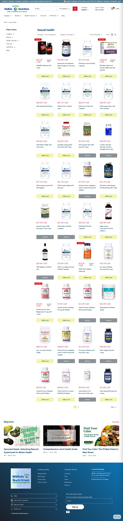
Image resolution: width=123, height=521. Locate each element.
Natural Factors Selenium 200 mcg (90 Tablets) (87, 308)
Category (6, 15)
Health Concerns (30, 15)
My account (99, 10)
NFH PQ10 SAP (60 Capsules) (85, 227)
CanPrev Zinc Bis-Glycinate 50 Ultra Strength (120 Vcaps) (106, 147)
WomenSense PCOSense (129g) (107, 308)
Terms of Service (42, 482)
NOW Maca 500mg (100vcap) (85, 270)
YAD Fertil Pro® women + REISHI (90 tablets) (66, 392)
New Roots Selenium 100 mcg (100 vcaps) (86, 351)
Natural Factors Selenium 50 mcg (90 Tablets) (66, 308)
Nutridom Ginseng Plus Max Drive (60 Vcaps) (65, 146)
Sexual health (12, 22)
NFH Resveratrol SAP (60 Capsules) (87, 64)
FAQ (66, 476)
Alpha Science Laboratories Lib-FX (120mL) (106, 228)
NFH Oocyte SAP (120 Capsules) (86, 107)
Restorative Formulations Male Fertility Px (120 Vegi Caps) (66, 66)
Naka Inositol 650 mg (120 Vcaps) (108, 392)
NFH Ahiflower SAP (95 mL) (43, 268)
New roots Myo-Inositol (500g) (43, 351)
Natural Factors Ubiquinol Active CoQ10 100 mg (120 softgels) (87, 188)
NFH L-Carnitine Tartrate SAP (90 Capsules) (66, 268)
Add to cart (45, 76)
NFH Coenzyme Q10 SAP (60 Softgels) (44, 186)
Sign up (75, 507)
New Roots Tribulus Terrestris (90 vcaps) (106, 268)
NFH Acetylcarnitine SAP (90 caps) (66, 186)
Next (112, 407)
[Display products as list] (115, 34)
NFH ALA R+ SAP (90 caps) (65, 107)
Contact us (67, 473)
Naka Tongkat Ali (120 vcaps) (107, 351)
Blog (63, 15)
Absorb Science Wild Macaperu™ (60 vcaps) (43, 227)
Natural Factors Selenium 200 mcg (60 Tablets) (44, 392)
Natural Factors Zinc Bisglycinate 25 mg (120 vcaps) (44, 312)
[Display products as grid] (112, 34)
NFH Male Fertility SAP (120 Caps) (44, 146)
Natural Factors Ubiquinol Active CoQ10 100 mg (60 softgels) (66, 353)
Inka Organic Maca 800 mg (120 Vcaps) (86, 146)
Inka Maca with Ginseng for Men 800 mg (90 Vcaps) (108, 186)
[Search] (75, 9)
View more (116, 422)
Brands (17, 15)
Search (66, 479)
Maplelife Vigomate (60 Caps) (43, 66)
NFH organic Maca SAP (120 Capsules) (107, 107)
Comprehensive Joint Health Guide (60, 449)
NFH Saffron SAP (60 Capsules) (64, 227)
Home (5, 22)
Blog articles (68, 482)
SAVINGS (52, 15)
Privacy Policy (42, 479)
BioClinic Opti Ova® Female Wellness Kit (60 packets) (107, 68)
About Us (67, 485)
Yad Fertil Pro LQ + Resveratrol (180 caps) (86, 392)
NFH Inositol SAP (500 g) (44, 106)
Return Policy (41, 476)
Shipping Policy (42, 473)
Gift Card (43, 15)
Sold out (87, 155)
